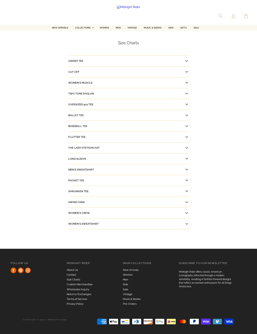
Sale (196, 27)
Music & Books (152, 27)
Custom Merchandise (80, 284)
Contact (71, 274)
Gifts (183, 27)
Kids (170, 27)
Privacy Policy (75, 303)
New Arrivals (60, 27)
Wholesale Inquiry (78, 289)
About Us (72, 269)
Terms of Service (77, 298)
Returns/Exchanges (79, 294)
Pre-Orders (130, 303)
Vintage (132, 27)
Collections (83, 27)
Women (104, 27)
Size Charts (73, 279)
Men (118, 27)
